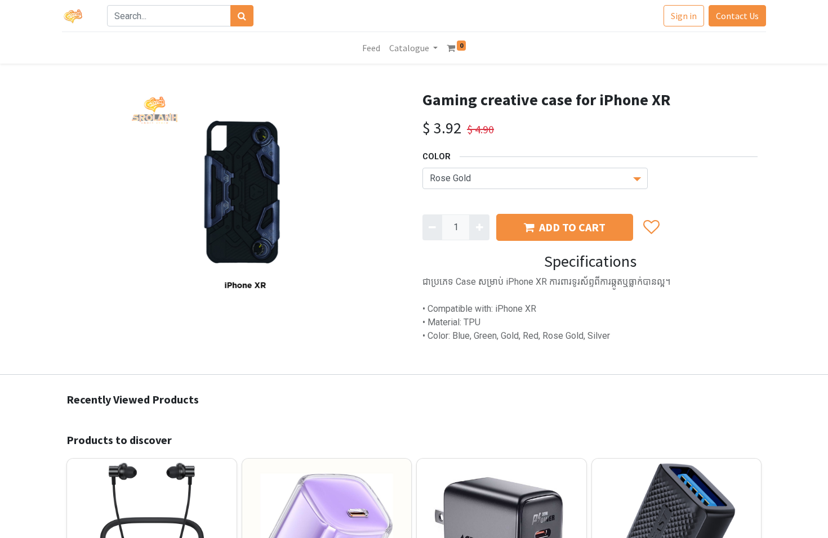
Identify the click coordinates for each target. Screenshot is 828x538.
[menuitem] (371, 48)
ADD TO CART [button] (572, 227)
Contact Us (737, 15)
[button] (651, 227)
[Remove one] (432, 227)
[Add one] (479, 227)
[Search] (241, 15)
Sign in (684, 15)
